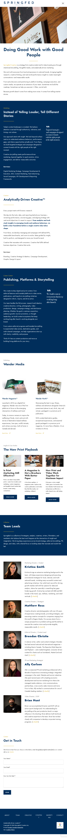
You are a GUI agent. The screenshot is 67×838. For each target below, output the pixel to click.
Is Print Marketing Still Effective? (11, 473)
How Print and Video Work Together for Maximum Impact (54, 474)
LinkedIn (34, 596)
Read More (5, 433)
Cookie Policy (10, 830)
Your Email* (6, 767)
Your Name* (7, 758)
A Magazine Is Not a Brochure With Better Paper (33, 474)
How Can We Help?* (9, 776)
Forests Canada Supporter (15, 827)
